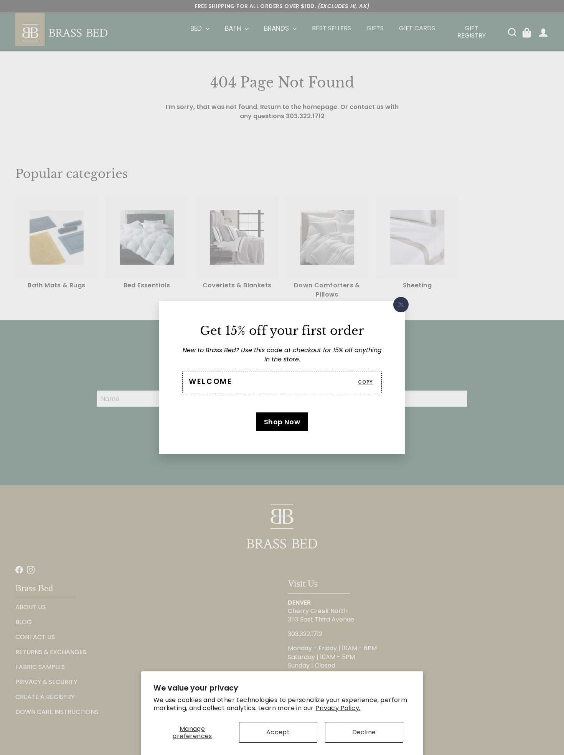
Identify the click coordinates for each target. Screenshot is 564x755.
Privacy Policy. (337, 708)
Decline (364, 732)
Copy (365, 382)
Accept (278, 732)
